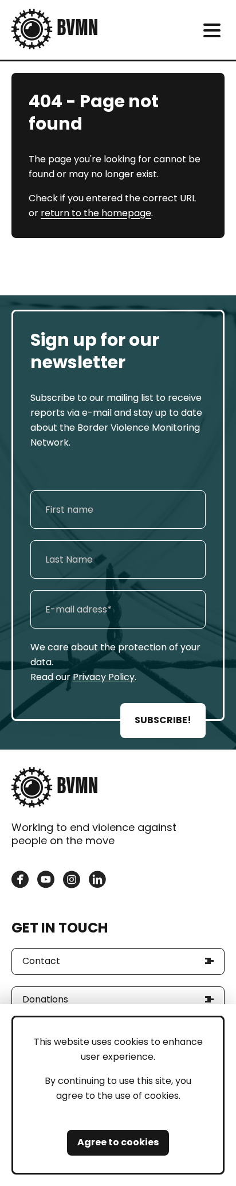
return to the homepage (96, 213)
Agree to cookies (118, 1142)
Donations (45, 999)
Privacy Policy (104, 677)
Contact (41, 960)
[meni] (212, 30)
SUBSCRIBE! (163, 720)
